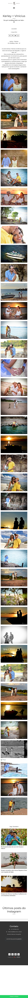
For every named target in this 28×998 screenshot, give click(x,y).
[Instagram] (9, 954)
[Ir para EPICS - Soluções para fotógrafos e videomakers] (14, 956)
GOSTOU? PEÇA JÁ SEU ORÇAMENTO (14, 939)
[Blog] (15, 954)
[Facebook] (18, 954)
